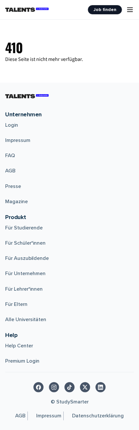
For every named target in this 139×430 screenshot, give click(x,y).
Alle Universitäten (25, 319)
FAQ (10, 155)
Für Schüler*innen (25, 243)
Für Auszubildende (27, 258)
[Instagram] (54, 387)
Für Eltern (16, 304)
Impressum (17, 140)
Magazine (16, 201)
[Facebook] (38, 387)
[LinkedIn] (100, 387)
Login (11, 125)
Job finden (104, 9)
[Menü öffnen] (130, 10)
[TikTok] (69, 387)
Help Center (19, 346)
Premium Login (22, 361)
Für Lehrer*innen (24, 289)
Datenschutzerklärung (98, 416)
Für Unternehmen (25, 273)
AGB (10, 171)
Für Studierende (24, 228)
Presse (13, 186)
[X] (85, 387)
